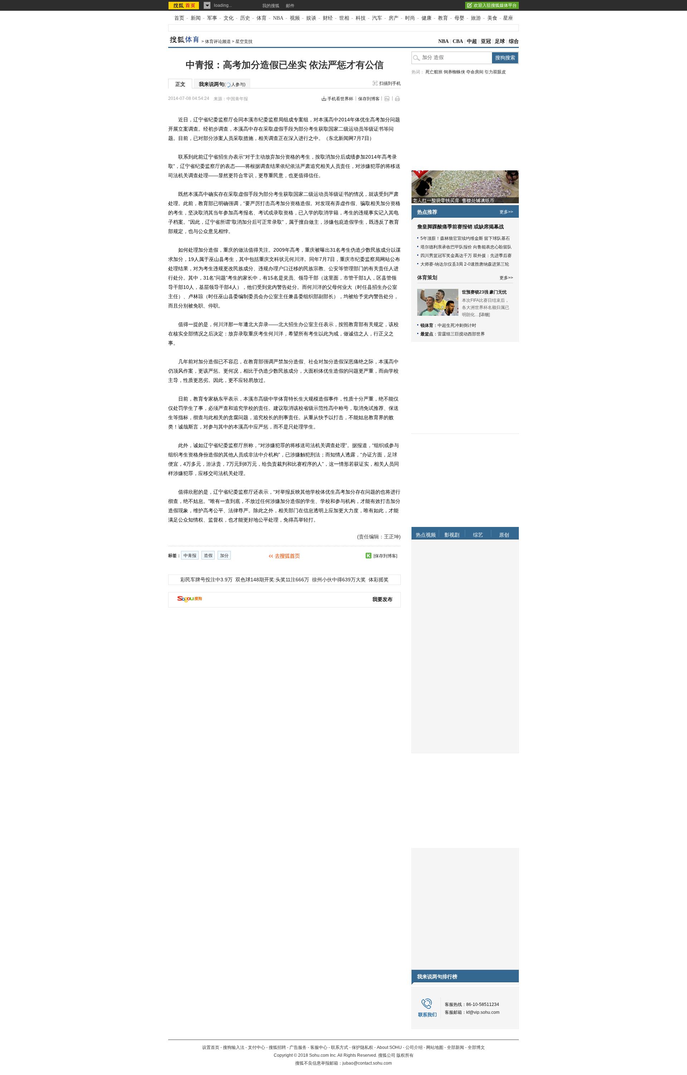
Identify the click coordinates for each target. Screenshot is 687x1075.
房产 (394, 18)
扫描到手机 (390, 83)
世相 (344, 18)
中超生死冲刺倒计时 (457, 325)
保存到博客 (369, 98)
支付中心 (256, 1047)
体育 (262, 18)
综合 (514, 41)
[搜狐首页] (184, 5)
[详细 (484, 314)
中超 (472, 41)
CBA (458, 41)
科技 (361, 18)
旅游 (476, 18)
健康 (427, 18)
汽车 (377, 18)
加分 (224, 555)
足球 (500, 41)
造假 (208, 555)
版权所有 (405, 1055)
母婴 (459, 18)
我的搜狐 (270, 5)
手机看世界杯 (340, 98)
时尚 (410, 18)
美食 (492, 18)
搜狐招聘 (277, 1047)
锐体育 (426, 325)
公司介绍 (414, 1047)
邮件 (290, 5)
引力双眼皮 (495, 71)
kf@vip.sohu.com (483, 1012)
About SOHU (389, 1047)
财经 (328, 18)
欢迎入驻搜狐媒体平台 (495, 5)
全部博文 (476, 1047)
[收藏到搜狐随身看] (368, 555)
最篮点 (426, 333)
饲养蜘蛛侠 (454, 71)
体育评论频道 (218, 41)
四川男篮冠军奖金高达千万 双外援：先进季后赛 (466, 255)
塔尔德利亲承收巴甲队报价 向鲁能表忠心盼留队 (466, 247)
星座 (508, 18)
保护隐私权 (362, 1047)
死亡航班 (434, 71)
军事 (212, 18)
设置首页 (210, 1047)
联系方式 (339, 1047)
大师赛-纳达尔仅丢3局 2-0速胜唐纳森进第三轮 (464, 264)
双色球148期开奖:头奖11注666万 (272, 579)
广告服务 (298, 1047)
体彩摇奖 (379, 579)
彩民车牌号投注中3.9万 (206, 579)
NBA (278, 18)
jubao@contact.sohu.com (367, 1063)
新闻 (196, 18)
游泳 (211, 464)
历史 (245, 18)
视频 (295, 18)
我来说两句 (222, 84)
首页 (179, 18)
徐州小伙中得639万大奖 (339, 579)
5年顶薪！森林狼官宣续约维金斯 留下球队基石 (465, 238)
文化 (229, 18)
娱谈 (311, 18)
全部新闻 (455, 1047)
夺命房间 (474, 71)
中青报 (190, 555)
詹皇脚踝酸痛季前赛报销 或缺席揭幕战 (460, 226)
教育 (443, 18)
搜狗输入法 (233, 1047)
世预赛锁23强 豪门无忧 (484, 292)
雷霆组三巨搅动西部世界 (461, 333)
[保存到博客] (385, 555)
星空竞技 (244, 41)
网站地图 (434, 1047)
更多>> (506, 211)
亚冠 (486, 41)
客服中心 (318, 1047)
